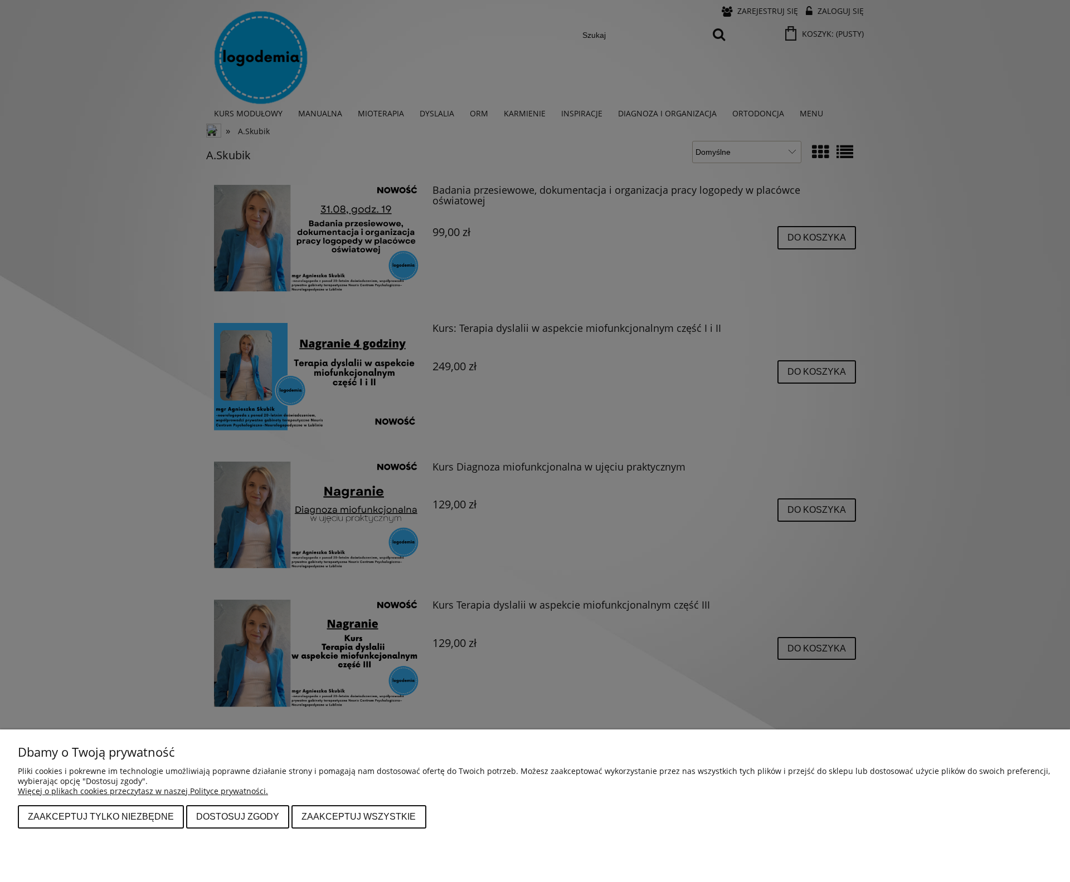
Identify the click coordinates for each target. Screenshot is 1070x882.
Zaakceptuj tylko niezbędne (101, 816)
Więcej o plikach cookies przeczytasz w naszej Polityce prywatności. (143, 791)
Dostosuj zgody (237, 816)
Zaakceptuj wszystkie (358, 816)
